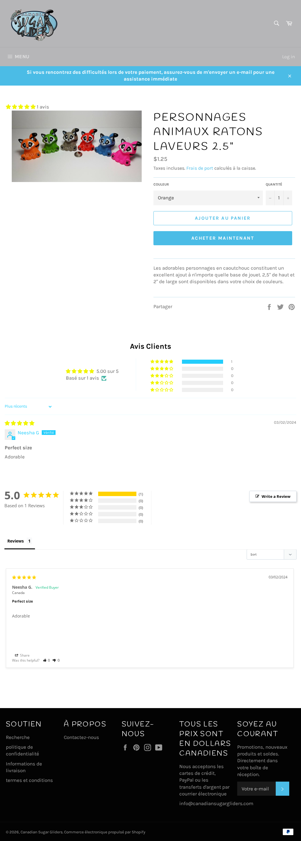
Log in (288, 56)
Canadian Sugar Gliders (42, 832)
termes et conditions (29, 780)
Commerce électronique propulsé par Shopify (104, 832)
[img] (19, 423)
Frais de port (199, 168)
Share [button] (24, 655)
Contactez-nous (81, 737)
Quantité (274, 184)
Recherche (18, 737)
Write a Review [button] (276, 496)
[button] (21, 107)
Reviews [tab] (15, 541)
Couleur (161, 184)
